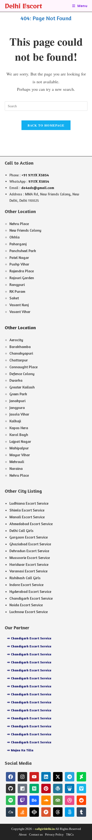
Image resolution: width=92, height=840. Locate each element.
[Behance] (34, 800)
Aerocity (16, 339)
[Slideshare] (69, 788)
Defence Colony (21, 373)
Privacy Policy (54, 834)
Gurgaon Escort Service (28, 537)
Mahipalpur (19, 448)
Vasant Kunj (19, 304)
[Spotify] (10, 800)
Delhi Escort (23, 6)
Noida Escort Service (26, 604)
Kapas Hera (18, 427)
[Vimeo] (81, 788)
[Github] (10, 788)
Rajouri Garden (21, 277)
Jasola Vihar (19, 414)
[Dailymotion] (22, 788)
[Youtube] (34, 776)
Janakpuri (17, 400)
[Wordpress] (58, 788)
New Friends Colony (25, 230)
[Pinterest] (46, 788)
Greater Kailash (22, 387)
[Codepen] (34, 812)
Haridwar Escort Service (28, 564)
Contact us (36, 834)
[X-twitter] (58, 776)
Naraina (16, 468)
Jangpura (17, 407)
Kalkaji (15, 421)
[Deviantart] (81, 776)
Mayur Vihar (19, 454)
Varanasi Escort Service (28, 571)
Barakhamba (20, 346)
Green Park (18, 394)
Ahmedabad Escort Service (31, 523)
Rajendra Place (21, 271)
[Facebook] (10, 776)
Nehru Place (19, 223)
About (23, 834)
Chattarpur (18, 360)
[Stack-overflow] (22, 812)
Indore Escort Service (26, 584)
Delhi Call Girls (21, 530)
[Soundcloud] (46, 800)
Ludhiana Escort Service (28, 503)
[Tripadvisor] (58, 800)
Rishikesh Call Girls (25, 577)
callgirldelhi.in (45, 829)
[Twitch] (22, 800)
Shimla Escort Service (26, 510)
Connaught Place (23, 367)
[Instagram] (22, 776)
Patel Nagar (19, 257)
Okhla (14, 237)
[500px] (69, 812)
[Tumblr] (81, 812)
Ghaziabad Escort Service (30, 544)
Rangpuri (17, 284)
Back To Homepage (46, 125)
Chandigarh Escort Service (31, 598)
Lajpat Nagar (20, 441)
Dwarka (15, 380)
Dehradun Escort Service (29, 550)
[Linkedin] (46, 776)
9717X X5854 (38, 181)
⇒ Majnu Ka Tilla (20, 750)
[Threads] (58, 812)
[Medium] (34, 788)
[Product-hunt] (46, 812)
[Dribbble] (69, 800)
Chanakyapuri (21, 353)
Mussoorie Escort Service (29, 557)
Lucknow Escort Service (28, 611)
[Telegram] (69, 776)
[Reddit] (81, 800)
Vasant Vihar (19, 311)
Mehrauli (16, 461)
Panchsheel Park (22, 250)
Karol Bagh (18, 434)
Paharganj (18, 244)
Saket (14, 298)
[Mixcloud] (10, 812)
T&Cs (70, 834)
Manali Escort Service (27, 517)
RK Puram (17, 291)
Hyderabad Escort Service (30, 591)
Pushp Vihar (19, 264)
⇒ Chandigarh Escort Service (29, 638)
